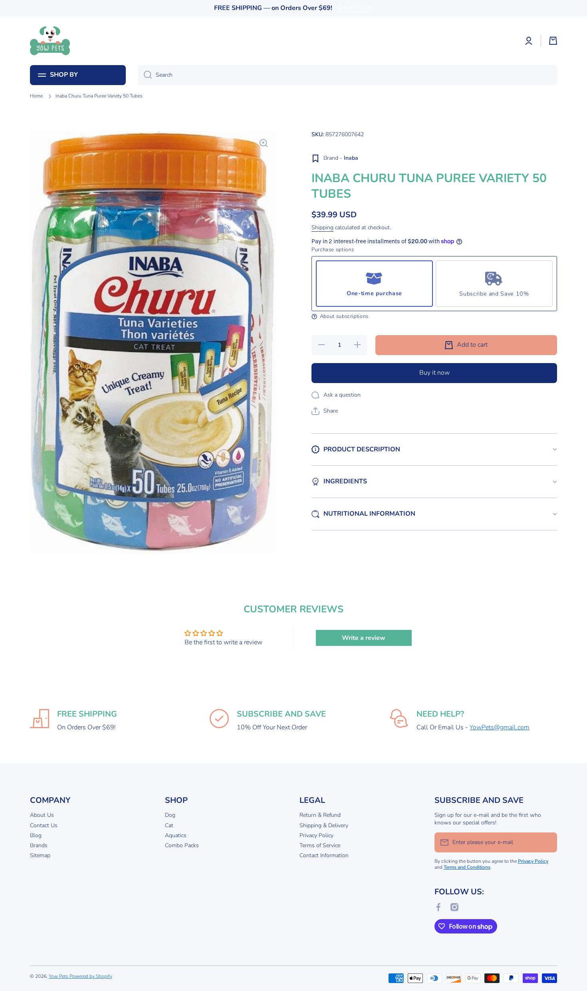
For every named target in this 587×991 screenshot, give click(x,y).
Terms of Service (319, 845)
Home (36, 96)
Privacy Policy (316, 835)
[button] (553, 41)
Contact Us (44, 825)
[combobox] (347, 75)
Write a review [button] (363, 638)
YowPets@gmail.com (499, 727)
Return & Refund (320, 815)
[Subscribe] (547, 842)
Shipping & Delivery (323, 825)
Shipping (322, 227)
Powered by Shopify (90, 976)
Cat (169, 825)
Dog (170, 815)
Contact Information (324, 855)
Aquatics (175, 835)
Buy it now (434, 372)
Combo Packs (182, 845)
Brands (39, 845)
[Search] (145, 75)
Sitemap (40, 855)
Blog (36, 835)
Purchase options (332, 249)
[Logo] (50, 40)
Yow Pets (59, 976)
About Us (42, 815)
